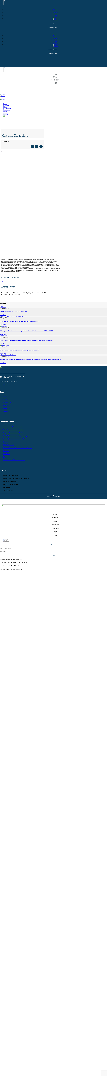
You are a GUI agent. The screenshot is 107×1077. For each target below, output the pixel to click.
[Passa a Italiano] (6, 541)
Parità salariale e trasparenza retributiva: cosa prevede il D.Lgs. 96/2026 (20, 321)
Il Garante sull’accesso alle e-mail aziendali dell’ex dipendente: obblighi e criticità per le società (26, 340)
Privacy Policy (4, 381)
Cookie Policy (13, 381)
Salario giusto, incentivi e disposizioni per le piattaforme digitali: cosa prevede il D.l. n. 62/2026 (26, 331)
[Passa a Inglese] (55, 18)
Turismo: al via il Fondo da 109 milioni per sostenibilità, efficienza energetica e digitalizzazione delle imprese (30, 359)
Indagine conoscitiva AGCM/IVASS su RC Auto (13, 311)
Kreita (58, 496)
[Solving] (2, 94)
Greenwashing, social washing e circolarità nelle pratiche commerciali (19, 350)
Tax (2, 281)
